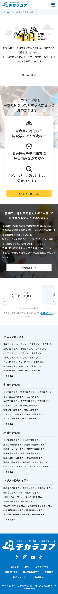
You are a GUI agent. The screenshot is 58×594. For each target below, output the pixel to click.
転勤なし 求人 (9, 492)
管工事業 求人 (43, 401)
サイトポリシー (38, 577)
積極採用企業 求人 (11, 488)
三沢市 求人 (40, 348)
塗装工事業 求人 (29, 419)
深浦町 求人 (39, 362)
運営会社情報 (11, 571)
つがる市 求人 (22, 353)
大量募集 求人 (38, 514)
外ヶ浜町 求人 (9, 362)
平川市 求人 (37, 353)
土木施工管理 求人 (30, 440)
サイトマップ (19, 577)
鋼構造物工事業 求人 (12, 410)
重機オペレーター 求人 (13, 449)
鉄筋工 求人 (35, 466)
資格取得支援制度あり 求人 (40, 506)
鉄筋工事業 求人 (31, 410)
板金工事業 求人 (33, 414)
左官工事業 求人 (44, 392)
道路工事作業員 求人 (35, 449)
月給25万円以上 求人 (33, 497)
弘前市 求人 (21, 344)
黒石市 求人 (48, 344)
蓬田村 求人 (35, 357)
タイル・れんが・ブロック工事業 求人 (20, 405)
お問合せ (49, 571)
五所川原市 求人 (10, 348)
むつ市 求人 (8, 353)
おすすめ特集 (41, 566)
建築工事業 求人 (27, 392)
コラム (27, 566)
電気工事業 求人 (27, 401)
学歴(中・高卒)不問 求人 (14, 506)
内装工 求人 (8, 466)
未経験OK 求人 (44, 488)
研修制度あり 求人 (34, 510)
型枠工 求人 (21, 466)
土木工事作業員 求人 (12, 444)
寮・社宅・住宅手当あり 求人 (16, 514)
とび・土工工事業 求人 (13, 396)
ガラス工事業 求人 (11, 419)
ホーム (6, 12)
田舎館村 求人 (9, 371)
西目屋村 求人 (9, 366)
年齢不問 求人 (26, 501)
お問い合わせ (47, 313)
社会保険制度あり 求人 (13, 510)
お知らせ (14, 566)
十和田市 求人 (26, 348)
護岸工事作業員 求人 (29, 453)
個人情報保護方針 (31, 571)
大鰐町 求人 (37, 366)
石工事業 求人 (32, 396)
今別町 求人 (21, 357)
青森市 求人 (8, 344)
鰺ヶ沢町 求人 (24, 362)
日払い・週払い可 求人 (28, 492)
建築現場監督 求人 (34, 458)
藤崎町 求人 (23, 366)
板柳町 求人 (23, 371)
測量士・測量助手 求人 (34, 444)
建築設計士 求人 (29, 462)
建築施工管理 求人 (11, 462)
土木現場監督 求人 (11, 440)
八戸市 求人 (35, 344)
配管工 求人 (48, 466)
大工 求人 (43, 462)
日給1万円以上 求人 (12, 497)
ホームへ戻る (29, 74)
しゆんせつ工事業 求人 (13, 414)
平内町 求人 (8, 357)
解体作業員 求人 (10, 453)
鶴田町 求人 (37, 371)
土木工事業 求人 (10, 392)
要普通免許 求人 (10, 501)
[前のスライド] (5, 302)
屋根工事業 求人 (10, 401)
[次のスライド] (53, 302)
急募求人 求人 (28, 488)
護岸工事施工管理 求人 (13, 458)
